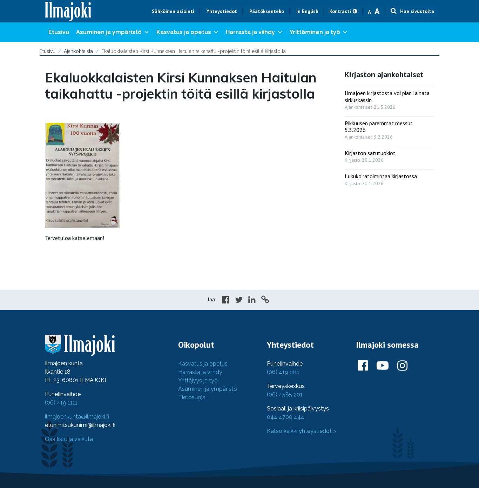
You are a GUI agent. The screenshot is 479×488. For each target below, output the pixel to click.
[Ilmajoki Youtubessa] (382, 366)
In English (307, 11)
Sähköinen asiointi (173, 11)
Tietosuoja (191, 397)
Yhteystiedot (222, 11)
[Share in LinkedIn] (252, 300)
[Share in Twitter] (239, 300)
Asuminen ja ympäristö (109, 32)
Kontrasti (340, 11)
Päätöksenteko (266, 11)
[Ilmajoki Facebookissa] (363, 366)
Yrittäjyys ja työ (198, 380)
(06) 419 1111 (61, 402)
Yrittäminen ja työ (315, 32)
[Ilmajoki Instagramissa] (402, 366)
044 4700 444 (285, 417)
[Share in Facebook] (225, 300)
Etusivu (58, 32)
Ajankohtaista (78, 51)
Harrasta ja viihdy (250, 32)
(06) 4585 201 (285, 394)
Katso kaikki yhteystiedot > (301, 431)
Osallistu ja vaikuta (69, 439)
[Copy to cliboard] (265, 300)
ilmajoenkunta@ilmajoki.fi (77, 416)
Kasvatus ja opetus (183, 32)
